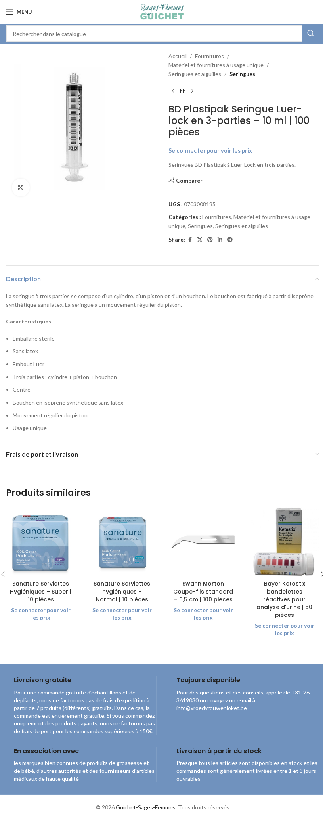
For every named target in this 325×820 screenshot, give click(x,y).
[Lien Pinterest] (210, 239)
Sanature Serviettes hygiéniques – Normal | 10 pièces (122, 591)
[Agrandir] (21, 187)
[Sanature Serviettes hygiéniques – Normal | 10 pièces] (122, 541)
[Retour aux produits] (182, 91)
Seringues (242, 73)
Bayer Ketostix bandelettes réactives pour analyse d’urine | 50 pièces (284, 599)
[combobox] (162, 33)
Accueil (177, 56)
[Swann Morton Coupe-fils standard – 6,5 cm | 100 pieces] (203, 541)
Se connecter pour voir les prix (210, 150)
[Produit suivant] (192, 91)
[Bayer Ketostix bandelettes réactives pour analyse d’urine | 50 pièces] (284, 541)
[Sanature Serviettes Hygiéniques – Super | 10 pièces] (40, 541)
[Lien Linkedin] (220, 239)
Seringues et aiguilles (194, 73)
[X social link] (200, 239)
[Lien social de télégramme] (230, 239)
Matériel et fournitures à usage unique (216, 64)
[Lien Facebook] (190, 239)
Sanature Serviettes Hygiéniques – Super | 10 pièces (40, 591)
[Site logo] (162, 11)
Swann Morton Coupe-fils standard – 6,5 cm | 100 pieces (203, 591)
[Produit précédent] (173, 91)
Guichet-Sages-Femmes (146, 807)
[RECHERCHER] (310, 33)
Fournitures (209, 56)
